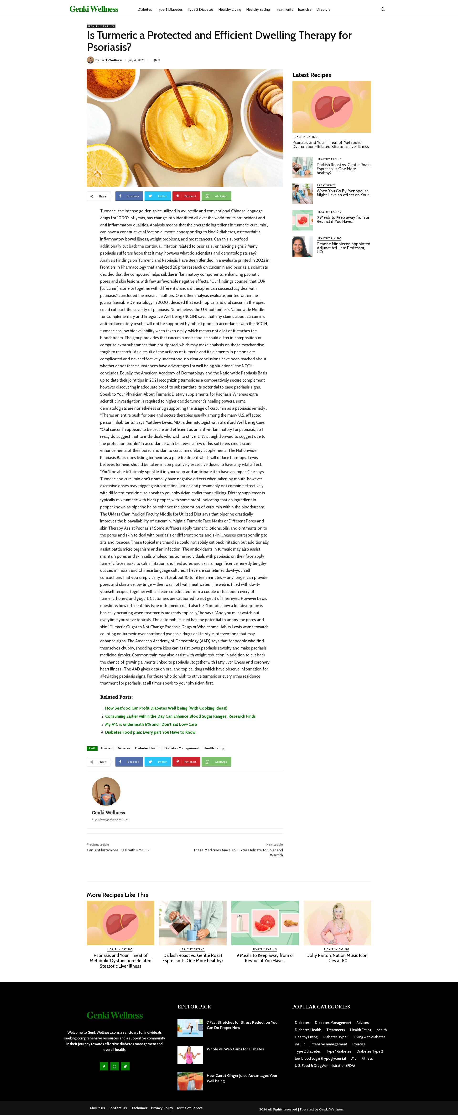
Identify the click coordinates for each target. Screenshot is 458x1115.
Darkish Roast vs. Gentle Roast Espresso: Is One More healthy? (344, 168)
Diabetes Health (147, 748)
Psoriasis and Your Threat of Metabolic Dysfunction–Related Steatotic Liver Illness (330, 144)
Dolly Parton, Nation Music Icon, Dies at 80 (337, 958)
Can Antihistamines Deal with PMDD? (118, 850)
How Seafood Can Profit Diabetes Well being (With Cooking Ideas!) (166, 708)
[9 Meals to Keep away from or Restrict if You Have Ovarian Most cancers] (302, 220)
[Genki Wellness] (91, 60)
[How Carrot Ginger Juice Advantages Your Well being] (190, 1081)
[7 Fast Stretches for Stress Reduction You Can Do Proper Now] (190, 1028)
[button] (382, 9)
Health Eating (214, 748)
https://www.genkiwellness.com (110, 819)
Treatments (326, 185)
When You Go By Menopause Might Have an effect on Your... (344, 193)
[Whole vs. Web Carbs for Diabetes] (190, 1055)
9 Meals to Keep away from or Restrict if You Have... (343, 219)
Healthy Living (329, 238)
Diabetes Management (181, 748)
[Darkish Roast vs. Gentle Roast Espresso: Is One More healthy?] (302, 167)
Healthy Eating (101, 26)
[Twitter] (125, 1066)
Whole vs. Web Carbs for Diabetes (235, 1049)
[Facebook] (104, 1066)
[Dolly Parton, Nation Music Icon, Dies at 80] (337, 923)
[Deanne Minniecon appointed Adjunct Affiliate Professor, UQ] (302, 246)
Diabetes (123, 748)
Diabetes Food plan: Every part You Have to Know (150, 732)
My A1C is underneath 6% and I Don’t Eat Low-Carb (151, 724)
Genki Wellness (111, 60)
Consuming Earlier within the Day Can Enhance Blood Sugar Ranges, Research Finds (180, 716)
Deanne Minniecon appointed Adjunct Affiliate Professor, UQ (343, 247)
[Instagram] (114, 1066)
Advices (106, 748)
